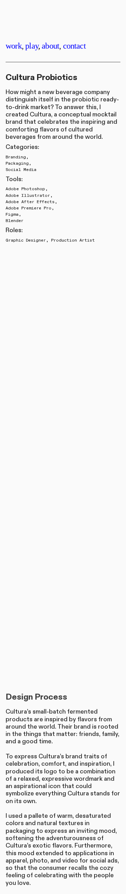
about (50, 45)
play (31, 45)
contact (74, 45)
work (14, 45)
